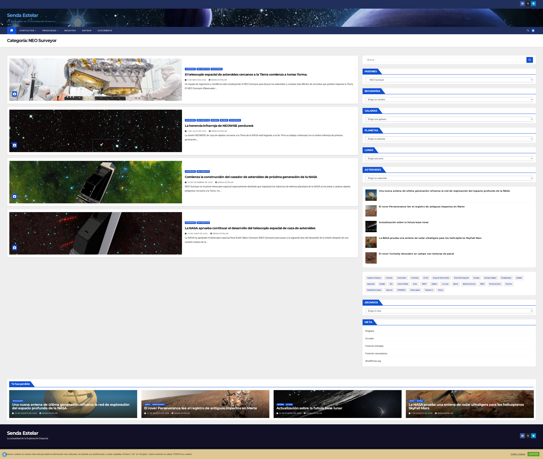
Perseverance (495, 284)
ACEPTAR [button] (533, 454)
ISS (391, 284)
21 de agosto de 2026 (158, 413)
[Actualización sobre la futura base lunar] (371, 226)
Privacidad (49, 30)
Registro (70, 30)
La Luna (445, 284)
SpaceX (389, 290)
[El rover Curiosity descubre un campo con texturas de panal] (371, 258)
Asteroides (190, 69)
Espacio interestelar (441, 278)
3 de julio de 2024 (197, 131)
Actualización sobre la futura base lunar (404, 222)
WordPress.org (373, 361)
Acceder (369, 338)
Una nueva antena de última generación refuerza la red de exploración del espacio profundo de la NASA (444, 191)
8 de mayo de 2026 (197, 80)
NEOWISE (214, 120)
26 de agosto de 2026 (26, 413)
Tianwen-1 (429, 290)
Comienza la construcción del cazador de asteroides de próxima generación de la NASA (251, 177)
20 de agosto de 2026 (290, 413)
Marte (455, 284)
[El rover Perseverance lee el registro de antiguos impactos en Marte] (371, 210)
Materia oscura (469, 284)
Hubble (519, 278)
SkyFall (420, 401)
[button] (528, 30)
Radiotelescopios (374, 290)
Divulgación (18, 401)
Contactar (27, 30)
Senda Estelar (22, 15)
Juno (415, 284)
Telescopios (216, 69)
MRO (482, 284)
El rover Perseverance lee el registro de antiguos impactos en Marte (422, 206)
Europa (476, 278)
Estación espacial (461, 278)
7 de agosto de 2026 (422, 413)
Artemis (389, 278)
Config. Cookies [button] (518, 454)
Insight (382, 284)
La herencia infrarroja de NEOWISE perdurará (219, 126)
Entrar (86, 30)
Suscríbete (105, 30)
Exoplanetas (506, 278)
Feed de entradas (374, 346)
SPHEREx (401, 290)
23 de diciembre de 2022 (200, 182)
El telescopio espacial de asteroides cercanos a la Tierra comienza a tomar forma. (246, 74)
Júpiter (434, 284)
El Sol (426, 278)
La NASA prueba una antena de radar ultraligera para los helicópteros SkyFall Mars (430, 238)
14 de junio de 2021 (198, 234)
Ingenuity (371, 284)
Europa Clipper (490, 278)
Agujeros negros (374, 278)
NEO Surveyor (203, 69)
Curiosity (415, 278)
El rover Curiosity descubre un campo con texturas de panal (416, 253)
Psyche (509, 284)
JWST (424, 284)
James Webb (402, 284)
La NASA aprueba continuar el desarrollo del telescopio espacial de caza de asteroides (250, 228)
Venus (440, 290)
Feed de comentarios (376, 353)
